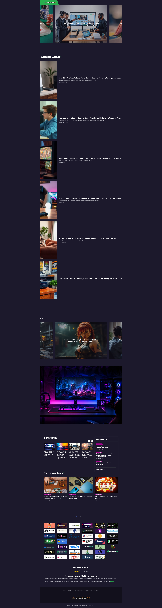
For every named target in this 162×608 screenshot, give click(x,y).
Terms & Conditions (79, 590)
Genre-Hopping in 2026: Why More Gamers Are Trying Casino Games (106, 447)
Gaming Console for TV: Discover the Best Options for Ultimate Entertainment (87, 238)
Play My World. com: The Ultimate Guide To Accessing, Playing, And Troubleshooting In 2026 (62, 454)
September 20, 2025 (62, 82)
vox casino (76, 571)
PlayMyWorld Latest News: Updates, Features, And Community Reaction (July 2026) (87, 454)
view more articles (100, 469)
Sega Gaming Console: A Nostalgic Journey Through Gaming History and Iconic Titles (90, 278)
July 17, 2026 (46, 500)
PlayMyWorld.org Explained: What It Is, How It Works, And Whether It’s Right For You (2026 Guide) (74, 454)
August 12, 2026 (98, 458)
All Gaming (100, 452)
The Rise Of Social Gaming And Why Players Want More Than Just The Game (55, 497)
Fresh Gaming (48, 494)
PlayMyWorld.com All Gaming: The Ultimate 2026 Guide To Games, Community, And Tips (81, 24)
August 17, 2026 (98, 449)
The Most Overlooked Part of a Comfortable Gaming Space (80, 497)
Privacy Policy (70, 590)
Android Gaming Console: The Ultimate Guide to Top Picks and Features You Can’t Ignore (91, 198)
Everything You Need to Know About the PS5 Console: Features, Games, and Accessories (92, 78)
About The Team (88, 590)
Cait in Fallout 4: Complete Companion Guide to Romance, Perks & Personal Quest (81, 340)
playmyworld (82, 580)
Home (64, 590)
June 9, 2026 (71, 500)
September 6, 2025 (61, 162)
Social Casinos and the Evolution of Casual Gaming (104, 463)
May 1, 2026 (96, 500)
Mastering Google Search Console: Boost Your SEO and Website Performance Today (90, 118)
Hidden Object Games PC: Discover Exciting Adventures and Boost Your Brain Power (90, 158)
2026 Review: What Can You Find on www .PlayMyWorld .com (49, 453)
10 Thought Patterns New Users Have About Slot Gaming (106, 497)
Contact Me (96, 590)
